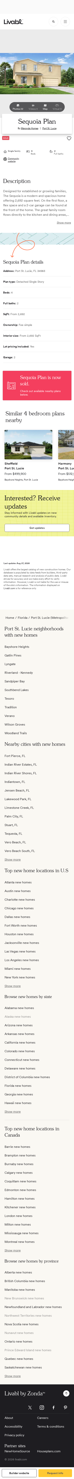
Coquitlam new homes (20, 1181)
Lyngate (10, 664)
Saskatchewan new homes (23, 1367)
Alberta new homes (18, 1272)
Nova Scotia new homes (21, 1324)
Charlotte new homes (20, 899)
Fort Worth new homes (21, 925)
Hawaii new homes (18, 1103)
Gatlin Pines (13, 655)
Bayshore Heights (17, 647)
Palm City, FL (14, 816)
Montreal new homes (20, 1242)
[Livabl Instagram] (42, 1407)
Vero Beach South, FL (20, 851)
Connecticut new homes (22, 1060)
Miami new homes (18, 969)
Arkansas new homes (19, 1034)
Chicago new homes (19, 908)
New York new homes (20, 977)
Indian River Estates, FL (21, 764)
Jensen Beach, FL (17, 790)
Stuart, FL (11, 825)
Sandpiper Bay (15, 681)
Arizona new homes (19, 1025)
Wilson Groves (15, 724)
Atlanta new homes (18, 882)
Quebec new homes (19, 1359)
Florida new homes (18, 1086)
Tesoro (9, 698)
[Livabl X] (30, 1407)
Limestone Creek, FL (19, 808)
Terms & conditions (50, 1426)
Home (10, 618)
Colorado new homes (20, 1051)
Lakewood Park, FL (18, 799)
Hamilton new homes (20, 1198)
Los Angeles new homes (22, 960)
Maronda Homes (29, 128)
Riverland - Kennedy (19, 673)
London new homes (18, 1216)
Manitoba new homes (20, 1290)
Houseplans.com (49, 1451)
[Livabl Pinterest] (65, 1407)
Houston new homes (19, 934)
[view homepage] (13, 21)
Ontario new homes (18, 1341)
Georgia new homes (19, 1094)
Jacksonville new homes (22, 943)
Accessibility (13, 1426)
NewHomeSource (17, 1451)
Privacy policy (14, 1435)
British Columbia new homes (25, 1281)
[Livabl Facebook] (54, 1407)
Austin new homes (18, 891)
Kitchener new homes (20, 1207)
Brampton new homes (20, 1155)
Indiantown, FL (15, 782)
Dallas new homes (17, 917)
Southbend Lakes (17, 690)
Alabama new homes (19, 1008)
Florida (22, 618)
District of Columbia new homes (27, 1077)
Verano (10, 716)
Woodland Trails (16, 733)
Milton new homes (18, 1224)
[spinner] (53, 21)
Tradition (11, 707)
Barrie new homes (17, 1147)
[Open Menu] (65, 21)
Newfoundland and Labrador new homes (33, 1307)
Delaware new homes (20, 1068)
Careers (42, 1418)
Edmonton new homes (20, 1190)
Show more (64, 222)
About (9, 1418)
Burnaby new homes (19, 1164)
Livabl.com (9, 588)
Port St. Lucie (49, 128)
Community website (13, 160)
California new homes (20, 1042)
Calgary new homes (19, 1173)
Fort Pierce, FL (15, 756)
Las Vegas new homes (20, 951)
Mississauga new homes (21, 1233)
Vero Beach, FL (15, 842)
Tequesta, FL (13, 833)
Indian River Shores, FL (21, 773)
